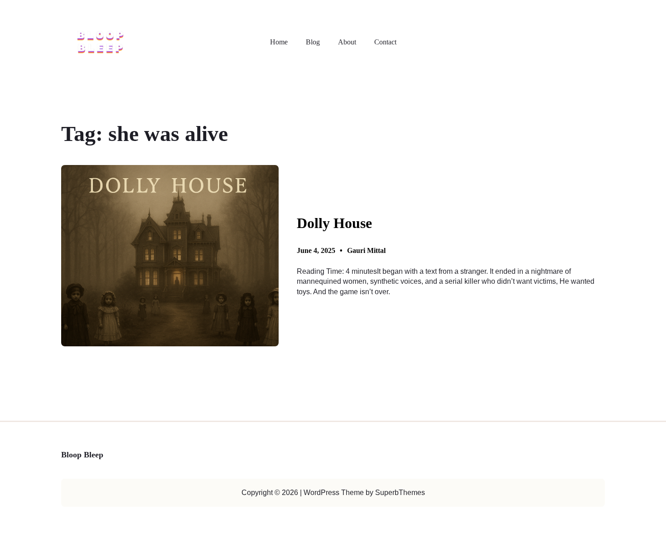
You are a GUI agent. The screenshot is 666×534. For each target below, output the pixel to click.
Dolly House (334, 223)
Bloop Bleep (82, 454)
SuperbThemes (400, 492)
